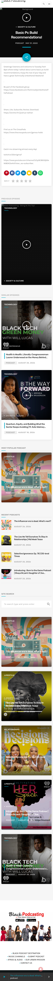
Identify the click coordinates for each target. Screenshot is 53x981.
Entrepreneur (13, 346)
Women (9, 806)
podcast (19, 43)
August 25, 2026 (26, 363)
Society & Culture (26, 27)
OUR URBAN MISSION (35, 959)
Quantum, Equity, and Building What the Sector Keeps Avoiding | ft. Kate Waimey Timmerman (25, 427)
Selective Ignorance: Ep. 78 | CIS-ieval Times (31, 555)
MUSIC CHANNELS (16, 956)
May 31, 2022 (32, 43)
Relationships (12, 730)
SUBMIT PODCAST (36, 956)
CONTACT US (26, 963)
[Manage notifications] (40, 969)
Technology (10, 208)
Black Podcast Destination (26, 953)
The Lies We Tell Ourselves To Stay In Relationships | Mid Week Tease (31, 538)
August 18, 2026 (26, 433)
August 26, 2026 (26, 493)
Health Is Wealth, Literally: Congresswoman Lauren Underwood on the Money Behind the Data (27, 357)
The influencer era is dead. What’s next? (28, 975)
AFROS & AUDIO (15, 959)
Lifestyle (9, 457)
